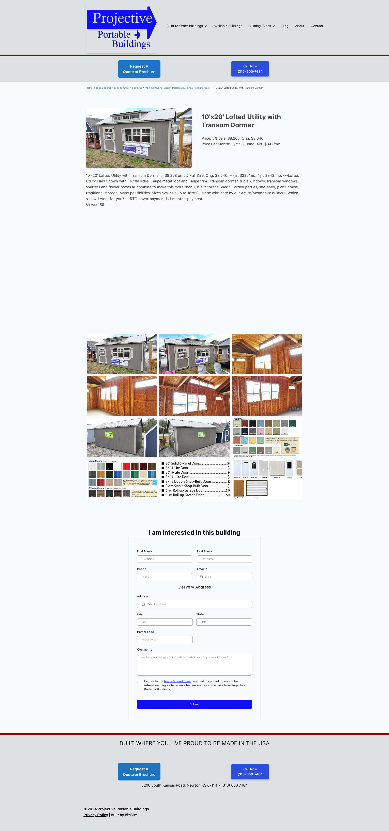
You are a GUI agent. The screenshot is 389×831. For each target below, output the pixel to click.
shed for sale (202, 87)
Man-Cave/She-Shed (157, 87)
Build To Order (121, 87)
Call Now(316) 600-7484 (250, 68)
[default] (122, 354)
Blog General (103, 87)
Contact (317, 26)
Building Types (260, 26)
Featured (137, 87)
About (299, 26)
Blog (285, 26)
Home (89, 87)
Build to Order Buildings (185, 26)
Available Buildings (228, 26)
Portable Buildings (182, 87)
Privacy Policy (95, 815)
